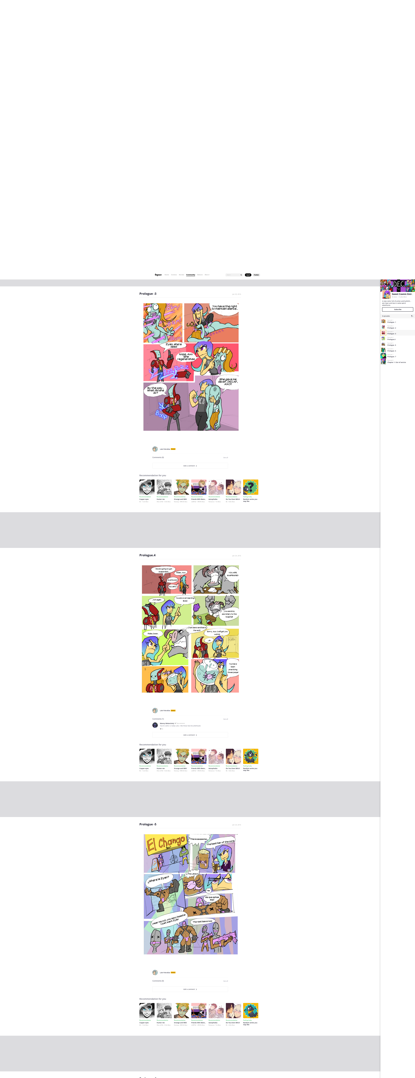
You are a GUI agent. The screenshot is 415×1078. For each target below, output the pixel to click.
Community (190, 5)
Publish (256, 6)
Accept (259, 1067)
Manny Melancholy (167, 450)
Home (167, 5)
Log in (248, 6)
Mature (200, 5)
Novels (181, 5)
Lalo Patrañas (165, 176)
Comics (174, 5)
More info (151, 1068)
